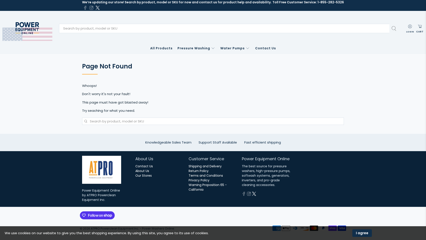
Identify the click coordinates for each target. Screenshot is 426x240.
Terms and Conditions (206, 175)
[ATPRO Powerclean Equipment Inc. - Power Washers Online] (27, 28)
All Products (161, 48)
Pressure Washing (194, 48)
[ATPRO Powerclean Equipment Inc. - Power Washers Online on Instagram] (91, 8)
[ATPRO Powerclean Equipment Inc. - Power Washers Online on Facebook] (85, 8)
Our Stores (143, 175)
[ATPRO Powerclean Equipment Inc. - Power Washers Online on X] (98, 8)
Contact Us (265, 48)
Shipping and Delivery (205, 166)
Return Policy (199, 171)
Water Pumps (232, 48)
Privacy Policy (199, 180)
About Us (142, 171)
